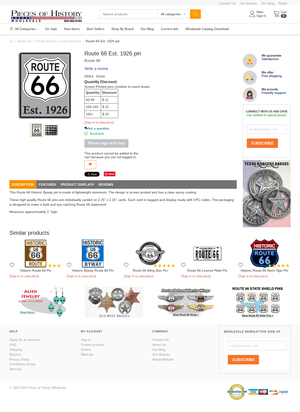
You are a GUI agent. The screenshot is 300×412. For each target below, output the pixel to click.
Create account (92, 345)
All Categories (25, 29)
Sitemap (15, 369)
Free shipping (272, 76)
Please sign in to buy (106, 143)
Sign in (86, 340)
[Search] (195, 14)
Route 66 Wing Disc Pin (150, 270)
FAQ (12, 345)
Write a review (96, 69)
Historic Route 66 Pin (35, 270)
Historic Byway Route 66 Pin (93, 270)
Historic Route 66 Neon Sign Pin (264, 270)
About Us (159, 345)
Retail (283, 3)
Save (111, 174)
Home (11, 41)
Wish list (87, 354)
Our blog (267, 3)
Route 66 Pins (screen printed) (58, 41)
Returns (15, 354)
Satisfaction (270, 59)
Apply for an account (24, 340)
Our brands (248, 3)
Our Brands (160, 354)
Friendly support (274, 93)
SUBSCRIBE (262, 143)
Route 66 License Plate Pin (207, 270)
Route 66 (24, 41)
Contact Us (227, 3)
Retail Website (163, 359)
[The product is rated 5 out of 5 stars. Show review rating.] (50, 266)
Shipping (15, 349)
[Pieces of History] (46, 16)
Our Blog (158, 349)
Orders (86, 349)
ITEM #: (89, 76)
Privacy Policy (19, 359)
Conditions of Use (22, 364)
